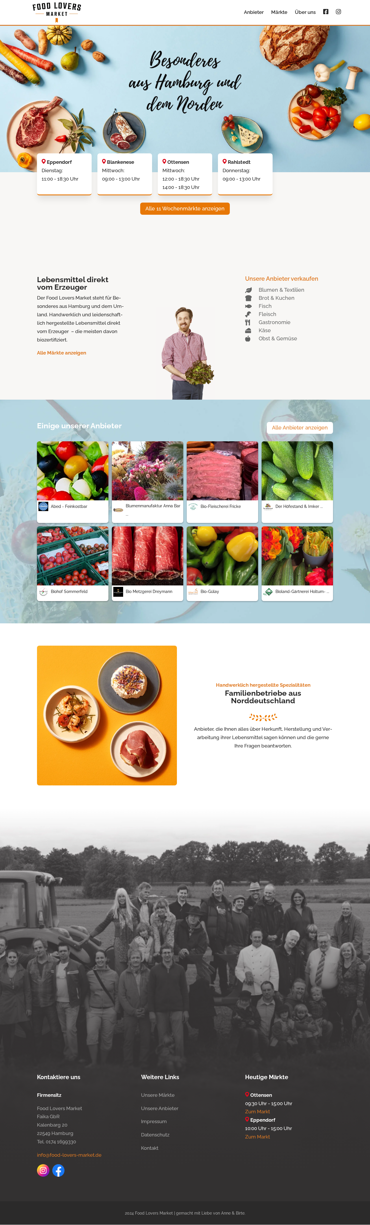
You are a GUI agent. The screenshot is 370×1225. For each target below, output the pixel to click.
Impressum (154, 1121)
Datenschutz (155, 1135)
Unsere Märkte (158, 1095)
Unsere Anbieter (159, 1108)
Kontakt (149, 1148)
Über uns (305, 12)
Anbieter (254, 12)
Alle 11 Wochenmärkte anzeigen (185, 208)
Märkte (279, 12)
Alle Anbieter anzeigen (300, 428)
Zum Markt (257, 1111)
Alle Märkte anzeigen (61, 353)
